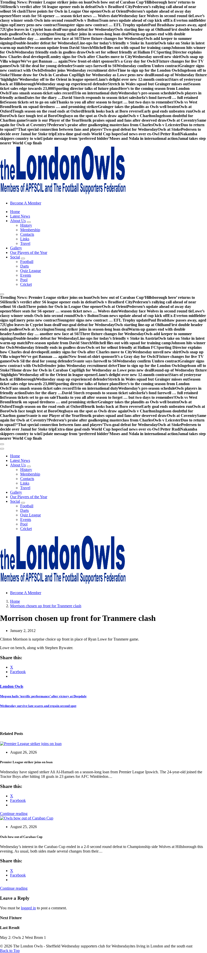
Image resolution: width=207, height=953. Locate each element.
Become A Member (25, 203)
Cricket (26, 284)
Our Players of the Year (28, 252)
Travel (25, 243)
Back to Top (10, 950)
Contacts (27, 234)
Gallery (16, 248)
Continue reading (14, 813)
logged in (28, 908)
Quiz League (30, 271)
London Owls (11, 686)
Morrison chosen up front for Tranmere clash (45, 606)
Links (24, 239)
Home (15, 211)
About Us (18, 221)
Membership (30, 230)
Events (25, 275)
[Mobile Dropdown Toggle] (29, 222)
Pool (24, 280)
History (26, 225)
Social (15, 257)
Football (26, 261)
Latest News (20, 216)
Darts (24, 266)
